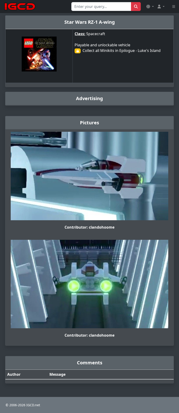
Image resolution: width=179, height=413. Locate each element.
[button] (150, 6)
